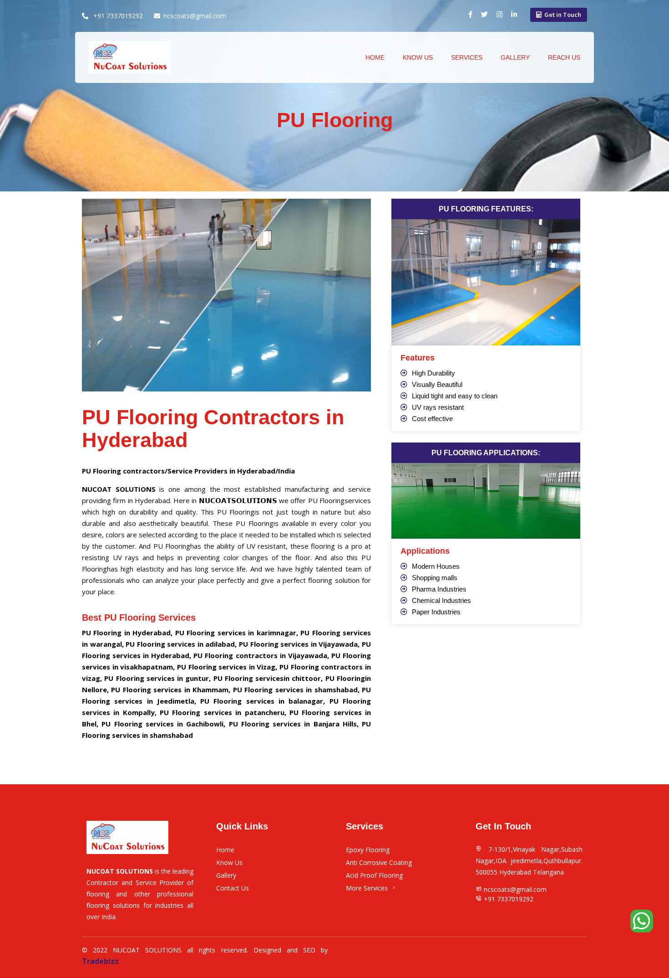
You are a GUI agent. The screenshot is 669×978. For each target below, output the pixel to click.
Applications (425, 551)
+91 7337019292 (117, 15)
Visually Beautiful (437, 384)
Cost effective (432, 418)
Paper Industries (436, 612)
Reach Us (564, 57)
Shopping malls (434, 578)
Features (417, 357)
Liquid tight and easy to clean (454, 396)
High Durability (433, 373)
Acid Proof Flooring (374, 875)
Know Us (418, 57)
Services (466, 57)
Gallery (515, 57)
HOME (375, 57)
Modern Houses (436, 566)
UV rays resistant (438, 407)
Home (225, 849)
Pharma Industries (439, 589)
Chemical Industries (441, 600)
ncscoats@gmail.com (194, 15)
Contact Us (232, 888)
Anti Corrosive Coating (379, 862)
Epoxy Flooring (368, 849)
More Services (367, 888)
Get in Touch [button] (562, 14)
